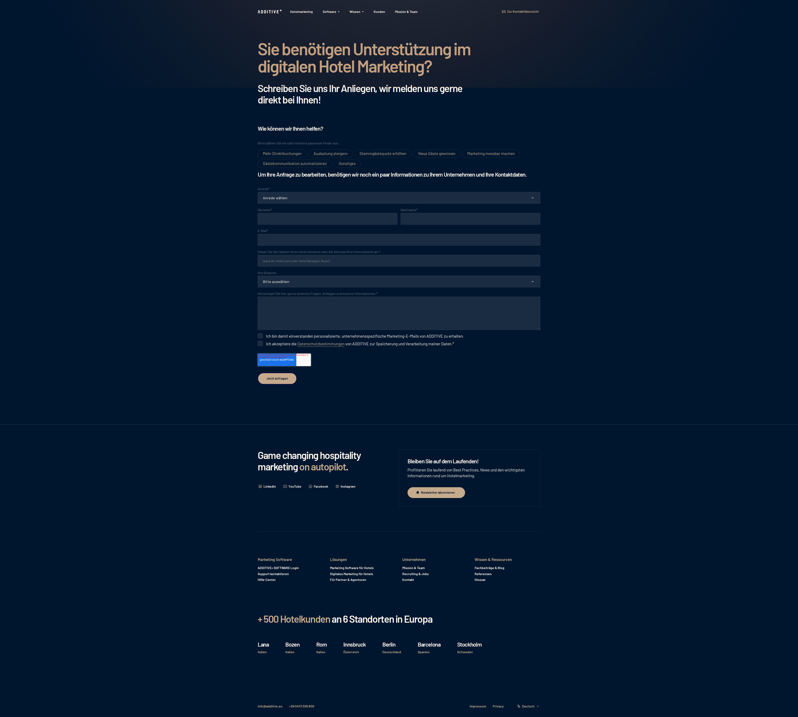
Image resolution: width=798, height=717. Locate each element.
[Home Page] (270, 11)
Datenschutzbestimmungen (321, 343)
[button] (331, 11)
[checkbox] (399, 159)
